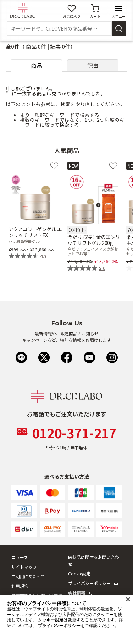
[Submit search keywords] (119, 28)
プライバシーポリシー (89, 583)
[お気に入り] (54, 166)
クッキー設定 (50, 619)
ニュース (19, 557)
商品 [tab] (36, 65)
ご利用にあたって (28, 576)
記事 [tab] (93, 65)
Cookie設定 (79, 573)
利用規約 (19, 586)
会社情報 (76, 593)
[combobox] (59, 28)
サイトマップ (24, 567)
